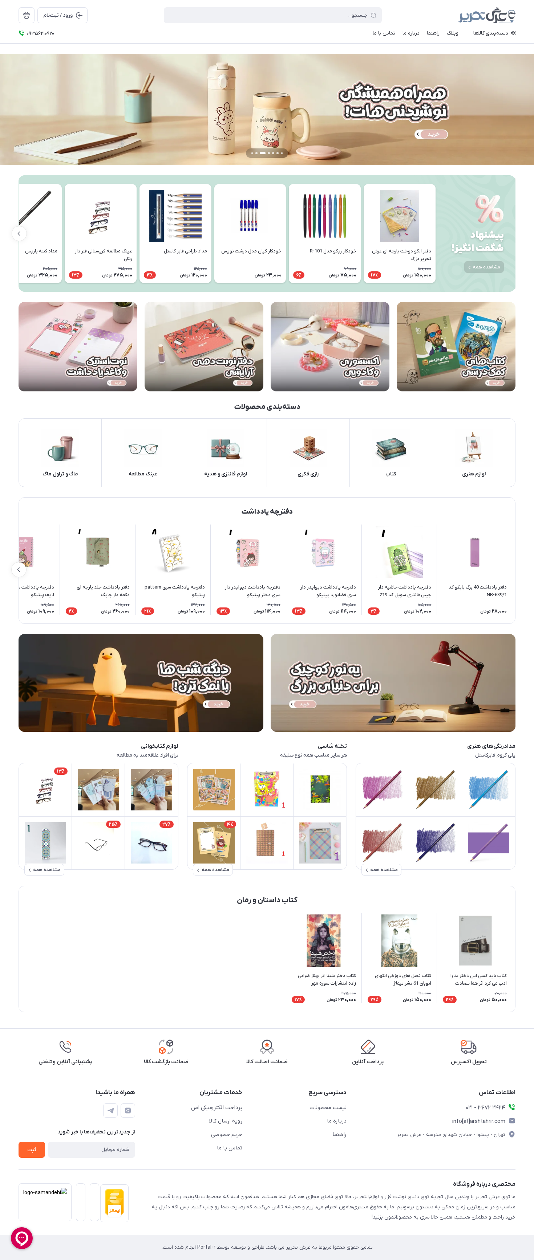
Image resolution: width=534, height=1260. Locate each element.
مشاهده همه (486, 267)
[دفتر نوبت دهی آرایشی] (204, 346)
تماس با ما (229, 1148)
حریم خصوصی (226, 1134)
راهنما (339, 1134)
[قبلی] (435, 233)
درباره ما (337, 1121)
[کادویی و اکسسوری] (330, 346)
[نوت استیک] (78, 346)
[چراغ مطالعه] (393, 683)
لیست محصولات (328, 1107)
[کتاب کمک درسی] (456, 346)
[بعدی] (19, 233)
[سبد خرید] (27, 15)
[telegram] (110, 1110)
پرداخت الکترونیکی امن (216, 1107)
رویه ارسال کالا (225, 1121)
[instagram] (128, 1110)
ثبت (31, 1150)
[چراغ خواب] (141, 683)
